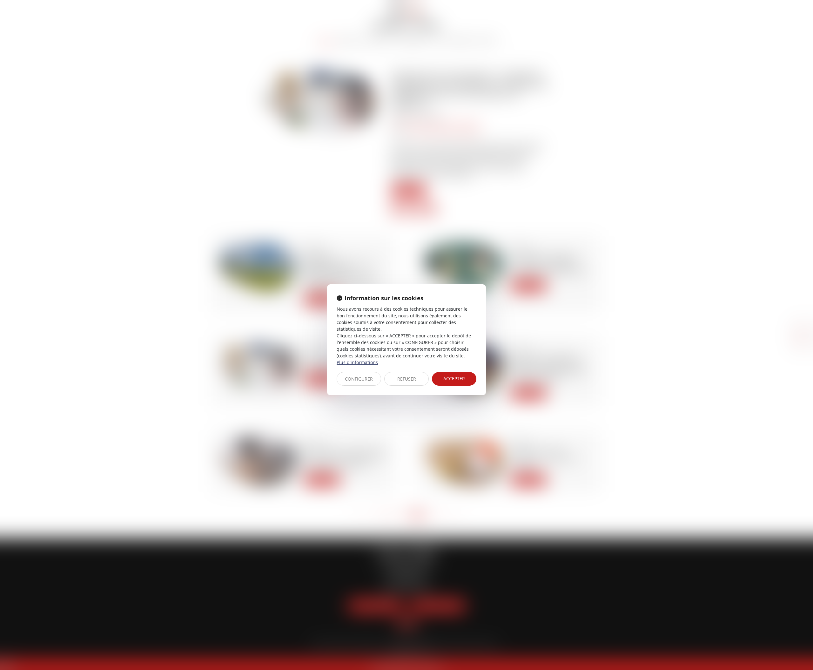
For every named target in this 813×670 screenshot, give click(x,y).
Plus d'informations (357, 362)
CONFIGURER (359, 379)
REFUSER (406, 379)
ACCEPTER (454, 379)
